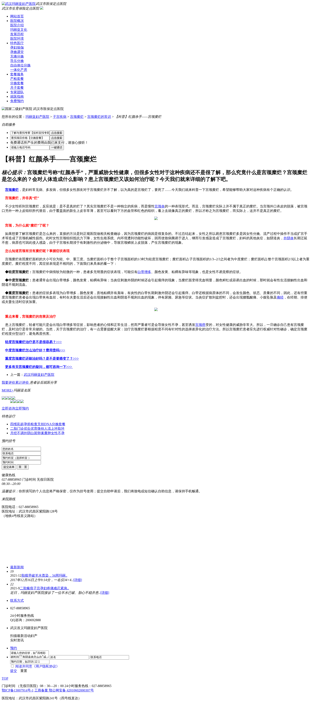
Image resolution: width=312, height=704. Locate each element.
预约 (13, 648)
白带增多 (144, 272)
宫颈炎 (160, 206)
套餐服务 (17, 74)
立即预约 (22, 408)
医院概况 (17, 21)
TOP (5, 678)
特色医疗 (17, 43)
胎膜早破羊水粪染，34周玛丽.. (44, 575)
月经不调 (17, 433)
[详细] (77, 580)
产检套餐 (17, 78)
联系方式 (17, 600)
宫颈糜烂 (77, 116)
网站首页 (17, 16)
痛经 (280, 297)
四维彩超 (17, 424)
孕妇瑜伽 (17, 47)
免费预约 (17, 101)
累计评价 (22, 382)
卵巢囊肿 (44, 433)
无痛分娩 (17, 56)
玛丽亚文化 (18, 29)
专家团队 (17, 92)
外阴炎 (289, 238)
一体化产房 (18, 70)
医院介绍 (17, 25)
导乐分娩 (17, 61)
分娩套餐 (17, 83)
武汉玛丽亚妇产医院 (39, 374)
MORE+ (8, 390)
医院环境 (17, 38)
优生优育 (30, 428)
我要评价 (8, 382)
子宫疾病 (59, 116)
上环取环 (58, 428)
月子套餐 (17, 87)
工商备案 (41, 690)
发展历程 (17, 34)
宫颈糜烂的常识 (99, 116)
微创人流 (44, 428)
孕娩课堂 (17, 52)
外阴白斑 (30, 433)
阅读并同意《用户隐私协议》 (37, 666)
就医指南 (17, 96)
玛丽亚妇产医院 (37, 116)
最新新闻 (17, 567)
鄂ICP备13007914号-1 (18, 690)
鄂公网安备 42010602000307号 (71, 690)
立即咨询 (8, 408)
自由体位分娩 (20, 65)
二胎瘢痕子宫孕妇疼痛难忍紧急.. (44, 588)
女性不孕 (58, 433)
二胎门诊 (17, 428)
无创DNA (44, 424)
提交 (13, 671)
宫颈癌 (200, 325)
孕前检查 (30, 424)
